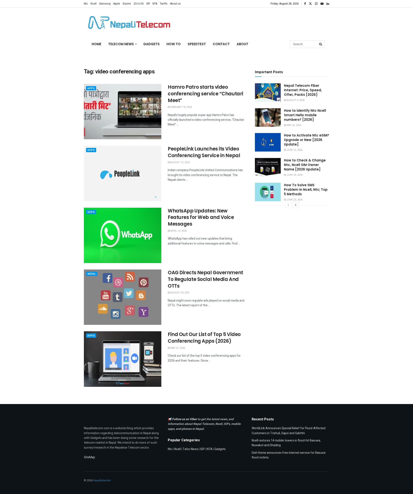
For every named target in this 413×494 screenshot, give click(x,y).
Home (96, 44)
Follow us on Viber (185, 419)
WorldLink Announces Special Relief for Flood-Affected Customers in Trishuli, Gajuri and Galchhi (288, 430)
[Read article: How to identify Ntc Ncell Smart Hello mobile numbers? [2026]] (268, 117)
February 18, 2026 (181, 107)
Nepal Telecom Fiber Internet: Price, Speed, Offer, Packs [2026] (303, 90)
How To (173, 44)
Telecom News (121, 44)
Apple (116, 4)
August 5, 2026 (295, 100)
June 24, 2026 (294, 175)
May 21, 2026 (177, 348)
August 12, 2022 (180, 162)
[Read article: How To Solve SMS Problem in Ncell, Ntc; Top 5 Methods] (268, 192)
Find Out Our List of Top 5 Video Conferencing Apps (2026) (204, 337)
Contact (221, 44)
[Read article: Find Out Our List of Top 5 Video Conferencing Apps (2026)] (122, 359)
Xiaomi (127, 4)
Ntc (86, 4)
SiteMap (89, 457)
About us (175, 4)
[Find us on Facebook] (305, 4)
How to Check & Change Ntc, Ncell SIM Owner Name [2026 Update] (305, 165)
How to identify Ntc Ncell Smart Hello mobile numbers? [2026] (305, 115)
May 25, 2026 (293, 125)
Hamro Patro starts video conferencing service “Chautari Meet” (205, 94)
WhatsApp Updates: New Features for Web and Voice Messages (201, 218)
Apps (91, 88)
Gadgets (151, 44)
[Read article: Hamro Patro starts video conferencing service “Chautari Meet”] (122, 111)
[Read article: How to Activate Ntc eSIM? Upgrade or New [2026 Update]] (268, 142)
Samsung (105, 4)
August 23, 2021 (180, 292)
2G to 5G (139, 4)
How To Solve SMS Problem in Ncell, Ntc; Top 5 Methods (306, 189)
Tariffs (163, 4)
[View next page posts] (296, 205)
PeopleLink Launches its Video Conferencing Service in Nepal (204, 152)
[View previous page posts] (288, 205)
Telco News (190, 449)
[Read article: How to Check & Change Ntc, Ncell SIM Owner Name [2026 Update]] (268, 167)
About (242, 44)
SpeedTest (197, 44)
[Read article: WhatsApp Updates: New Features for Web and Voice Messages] (122, 235)
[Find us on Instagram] (316, 4)
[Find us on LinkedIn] (328, 4)
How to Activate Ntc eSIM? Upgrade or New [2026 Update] (306, 140)
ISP (148, 4)
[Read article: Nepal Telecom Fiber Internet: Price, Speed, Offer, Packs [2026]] (268, 92)
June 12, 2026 (294, 150)
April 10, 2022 (178, 231)
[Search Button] (321, 44)
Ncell (94, 4)
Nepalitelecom (102, 480)
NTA (155, 4)
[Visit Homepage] (128, 22)
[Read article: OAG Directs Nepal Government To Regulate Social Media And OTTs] (122, 297)
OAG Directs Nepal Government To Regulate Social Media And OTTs (205, 279)
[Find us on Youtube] (322, 4)
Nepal (92, 274)
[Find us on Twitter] (310, 4)
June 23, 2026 (294, 199)
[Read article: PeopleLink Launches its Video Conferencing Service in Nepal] (122, 173)
